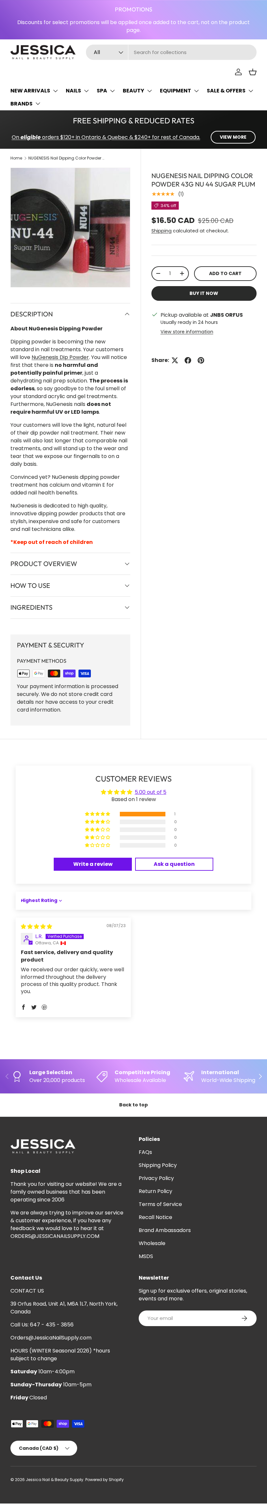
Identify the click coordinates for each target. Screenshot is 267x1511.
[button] (253, 72)
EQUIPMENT (175, 90)
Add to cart (225, 273)
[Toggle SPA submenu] (112, 91)
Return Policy (155, 1191)
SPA (102, 90)
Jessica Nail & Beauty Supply (54, 1479)
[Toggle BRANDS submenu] (38, 103)
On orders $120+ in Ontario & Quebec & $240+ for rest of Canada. (106, 137)
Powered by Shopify (104, 1479)
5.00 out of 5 (150, 792)
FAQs (145, 1152)
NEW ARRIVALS (30, 90)
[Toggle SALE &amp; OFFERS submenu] (251, 91)
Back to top (133, 1105)
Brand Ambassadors (165, 1230)
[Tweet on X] (174, 360)
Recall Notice (155, 1217)
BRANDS (21, 103)
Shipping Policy (158, 1165)
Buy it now (204, 293)
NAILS (73, 90)
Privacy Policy (156, 1178)
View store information (187, 331)
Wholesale (152, 1243)
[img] (36, 926)
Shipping (161, 231)
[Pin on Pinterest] (200, 360)
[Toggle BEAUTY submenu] (149, 91)
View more (233, 137)
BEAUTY (133, 90)
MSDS (146, 1256)
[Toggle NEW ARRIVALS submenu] (55, 91)
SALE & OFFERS (226, 90)
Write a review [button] (93, 864)
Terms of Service (160, 1204)
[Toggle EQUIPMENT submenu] (196, 91)
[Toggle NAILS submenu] (86, 91)
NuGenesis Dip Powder (60, 357)
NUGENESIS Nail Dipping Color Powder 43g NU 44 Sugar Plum (67, 158)
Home (16, 158)
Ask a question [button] (174, 864)
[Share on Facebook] (187, 360)
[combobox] (171, 52)
